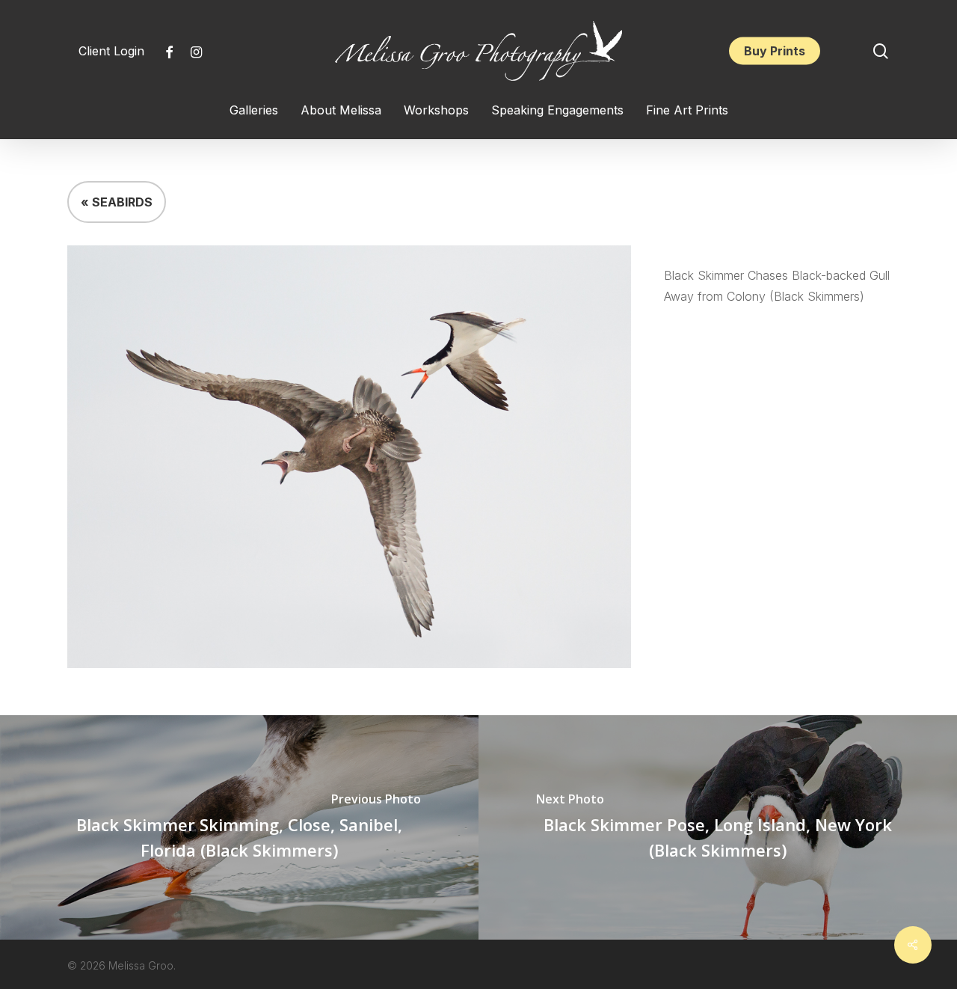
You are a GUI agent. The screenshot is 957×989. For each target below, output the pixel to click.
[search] (881, 51)
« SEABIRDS (117, 202)
